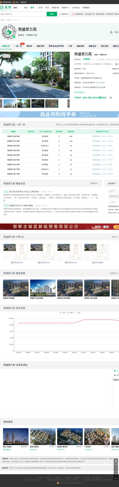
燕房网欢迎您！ (7, 2)
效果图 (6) (113, 273)
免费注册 (23, 2)
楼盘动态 (92, 46)
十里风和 (87, 447)
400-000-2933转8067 (95, 97)
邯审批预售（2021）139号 (101, 160)
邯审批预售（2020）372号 (101, 136)
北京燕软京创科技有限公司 (92, 480)
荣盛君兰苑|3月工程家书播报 (21, 206)
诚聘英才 (58, 478)
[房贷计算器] (116, 461)
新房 (32, 8)
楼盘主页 (6, 46)
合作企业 (76, 8)
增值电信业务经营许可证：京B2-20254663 (62, 480)
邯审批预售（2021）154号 (101, 150)
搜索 (52, 14)
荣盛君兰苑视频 (8, 298)
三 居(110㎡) (87, 64)
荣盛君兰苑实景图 (63, 298)
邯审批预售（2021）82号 (102, 155)
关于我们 (40, 478)
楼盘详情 (40, 46)
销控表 (29, 46)
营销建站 (86, 8)
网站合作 (77, 478)
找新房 (9, 20)
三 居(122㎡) (108, 64)
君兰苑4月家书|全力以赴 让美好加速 (24, 192)
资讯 (47, 8)
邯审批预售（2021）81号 (102, 164)
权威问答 (55, 8)
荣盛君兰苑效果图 (36, 298)
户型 (70, 46)
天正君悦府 (109, 14)
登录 (17, 2)
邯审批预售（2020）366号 (101, 169)
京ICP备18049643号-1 (33, 480)
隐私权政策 (96, 478)
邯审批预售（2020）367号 (101, 141)
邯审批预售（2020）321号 (101, 174)
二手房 (40, 8)
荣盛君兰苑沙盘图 (90, 298)
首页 (26, 8)
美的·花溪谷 (7, 447)
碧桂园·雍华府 (62, 447)
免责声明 (86, 478)
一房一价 (18, 46)
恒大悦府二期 (90, 14)
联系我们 (67, 478)
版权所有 (108, 480)
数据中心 (65, 8)
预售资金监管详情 (56, 46)
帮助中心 (49, 478)
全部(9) (114, 237)
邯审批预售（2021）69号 (102, 146)
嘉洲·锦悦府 (34, 447)
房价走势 (104, 46)
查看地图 (101, 82)
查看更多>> (94, 183)
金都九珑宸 (100, 14)
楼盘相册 (80, 46)
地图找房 (65, 14)
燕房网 (2, 20)
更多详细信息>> (80, 92)
